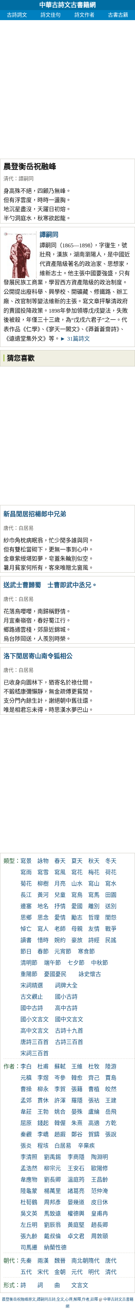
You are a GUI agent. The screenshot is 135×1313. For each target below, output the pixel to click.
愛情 (60, 918)
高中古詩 (66, 1008)
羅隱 (77, 1100)
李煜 (43, 1078)
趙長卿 (99, 1225)
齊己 (94, 1078)
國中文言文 (69, 1019)
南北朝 (79, 1261)
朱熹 (77, 1123)
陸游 (110, 1066)
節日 (26, 951)
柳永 (43, 1089)
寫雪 (43, 872)
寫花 (77, 872)
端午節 (52, 963)
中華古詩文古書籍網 (67, 5)
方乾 (110, 1123)
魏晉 (60, 1261)
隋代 (94, 1261)
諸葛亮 (76, 1191)
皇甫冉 (99, 1214)
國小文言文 (34, 1019)
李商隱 (76, 1157)
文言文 (79, 1285)
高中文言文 (34, 1031)
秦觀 (26, 1134)
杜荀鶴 (28, 1202)
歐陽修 (99, 1168)
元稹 (26, 1078)
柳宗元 (52, 1168)
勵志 (77, 918)
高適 (94, 1123)
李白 (26, 1066)
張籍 (77, 1089)
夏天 (77, 861)
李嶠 (43, 1134)
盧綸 (94, 1112)
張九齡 (28, 1236)
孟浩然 (28, 1168)
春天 (60, 861)
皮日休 (99, 1202)
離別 (94, 906)
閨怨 (110, 918)
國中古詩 (31, 1008)
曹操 (26, 1089)
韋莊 (26, 1112)
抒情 (60, 906)
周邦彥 (52, 1202)
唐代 (8, 528)
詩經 (94, 940)
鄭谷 (77, 1134)
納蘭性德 (55, 1247)
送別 (110, 906)
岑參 (60, 1078)
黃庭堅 (76, 1225)
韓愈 (77, 1078)
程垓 (43, 1146)
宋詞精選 (31, 985)
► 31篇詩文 (75, 339)
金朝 (60, 1272)
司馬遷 (28, 1247)
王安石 (76, 1168)
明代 (94, 1272)
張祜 (94, 1100)
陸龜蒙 (28, 1191)
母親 (77, 929)
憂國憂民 (55, 974)
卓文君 (76, 1236)
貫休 (43, 1100)
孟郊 (26, 1100)
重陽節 (28, 974)
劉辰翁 (52, 1225)
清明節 (28, 963)
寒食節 (86, 951)
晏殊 (77, 1112)
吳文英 (28, 1214)
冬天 (110, 861)
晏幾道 (76, 1202)
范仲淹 (99, 1191)
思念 (43, 918)
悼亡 (26, 929)
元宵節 (62, 951)
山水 (77, 884)
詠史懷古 (89, 974)
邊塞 (26, 906)
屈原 (26, 1123)
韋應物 (28, 1180)
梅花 (94, 872)
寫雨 (26, 872)
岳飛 (110, 1112)
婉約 (60, 940)
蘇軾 (60, 1066)
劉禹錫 (52, 1157)
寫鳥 (77, 895)
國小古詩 (66, 997)
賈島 (110, 1078)
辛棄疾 (86, 1146)
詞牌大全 (66, 985)
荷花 (110, 872)
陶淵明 (99, 1157)
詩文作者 (84, 15)
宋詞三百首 (34, 1053)
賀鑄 (94, 1134)
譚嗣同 (26, 178)
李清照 (28, 1157)
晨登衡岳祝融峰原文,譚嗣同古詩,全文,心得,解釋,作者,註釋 (50, 1299)
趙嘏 (60, 1134)
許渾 (60, 1100)
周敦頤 (99, 1236)
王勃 (43, 1112)
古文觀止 (31, 997)
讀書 (26, 940)
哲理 (94, 918)
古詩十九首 (69, 1031)
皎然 (110, 1089)
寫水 (110, 884)
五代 (26, 1272)
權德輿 (76, 1214)
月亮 (60, 884)
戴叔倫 (52, 1236)
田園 (110, 895)
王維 (77, 1066)
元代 (77, 1272)
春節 (43, 951)
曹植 (94, 1089)
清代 (8, 178)
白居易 (26, 528)
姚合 (60, 1112)
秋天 (94, 861)
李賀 (60, 1089)
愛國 (77, 906)
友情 (94, 929)
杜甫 (43, 1066)
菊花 (26, 884)
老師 (60, 929)
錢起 (43, 1123)
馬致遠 (52, 1214)
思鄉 (26, 918)
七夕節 (76, 963)
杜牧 (94, 1066)
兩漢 (43, 1261)
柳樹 (43, 884)
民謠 (110, 940)
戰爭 (110, 929)
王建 (110, 1100)
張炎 (26, 1146)
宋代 (43, 1272)
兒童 (60, 895)
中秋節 (99, 963)
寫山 (94, 884)
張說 (110, 1134)
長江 (26, 895)
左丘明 (28, 1225)
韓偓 (60, 1123)
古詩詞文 (17, 15)
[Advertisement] (67, 87)
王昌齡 (99, 1180)
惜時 (43, 940)
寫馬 (94, 895)
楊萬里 (52, 1191)
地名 (43, 906)
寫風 (60, 872)
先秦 (26, 1261)
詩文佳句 (50, 15)
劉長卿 (52, 1180)
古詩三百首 (69, 1042)
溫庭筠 (76, 1180)
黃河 (43, 895)
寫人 (43, 929)
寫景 (26, 861)
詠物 (43, 861)
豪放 (77, 940)
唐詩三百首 (34, 1042)
